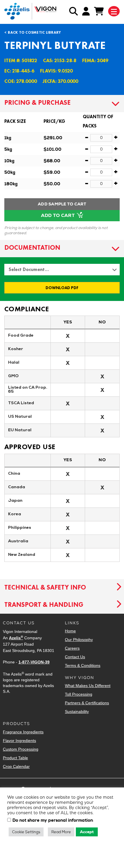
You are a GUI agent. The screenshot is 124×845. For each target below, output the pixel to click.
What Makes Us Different (87, 685)
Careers (72, 648)
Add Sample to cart (62, 204)
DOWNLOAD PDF (62, 287)
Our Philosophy (79, 639)
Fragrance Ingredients (23, 732)
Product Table (15, 758)
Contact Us (75, 657)
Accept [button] (87, 831)
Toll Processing (78, 694)
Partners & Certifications (87, 703)
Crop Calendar (16, 766)
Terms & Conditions (82, 665)
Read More (61, 831)
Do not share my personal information (52, 820)
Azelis (16, 638)
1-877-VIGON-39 (34, 662)
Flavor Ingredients (19, 740)
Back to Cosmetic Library (34, 32)
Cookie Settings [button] (26, 831)
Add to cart (58, 215)
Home (70, 631)
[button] (62, 103)
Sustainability (77, 711)
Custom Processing (20, 749)
